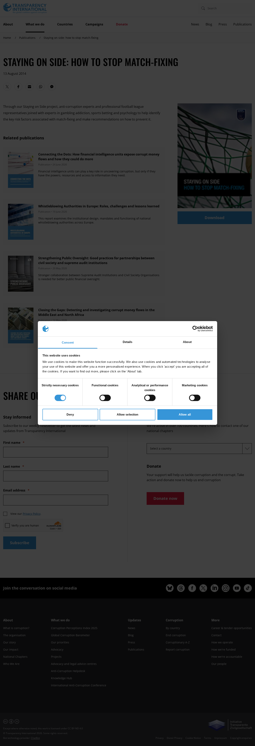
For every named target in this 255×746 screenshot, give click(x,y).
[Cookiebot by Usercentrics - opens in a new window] (195, 329)
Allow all (185, 414)
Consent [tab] (68, 342)
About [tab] (187, 342)
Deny (70, 414)
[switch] (105, 398)
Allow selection (127, 414)
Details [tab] (127, 342)
